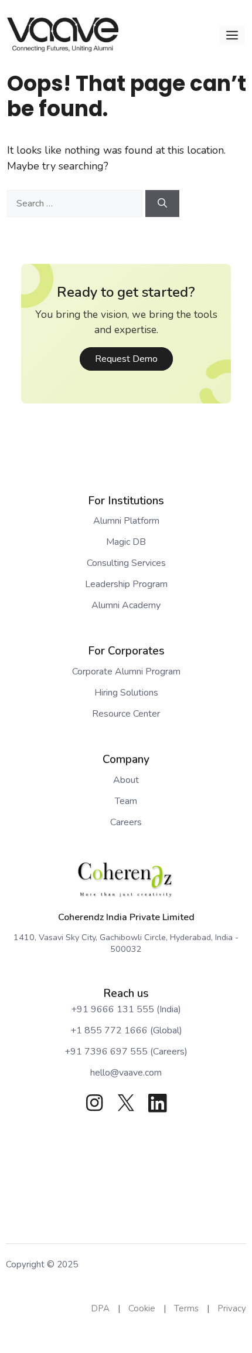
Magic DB (126, 541)
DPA (100, 1308)
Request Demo (126, 358)
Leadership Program (126, 584)
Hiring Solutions (126, 692)
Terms (186, 1308)
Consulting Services (126, 563)
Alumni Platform (126, 520)
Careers (126, 822)
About (126, 780)
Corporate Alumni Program (126, 671)
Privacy (231, 1308)
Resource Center (126, 713)
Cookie (141, 1308)
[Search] (162, 203)
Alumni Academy (126, 605)
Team (126, 801)
